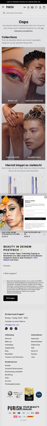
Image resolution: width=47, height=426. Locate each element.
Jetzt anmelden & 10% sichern (35, 218)
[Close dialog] (45, 197)
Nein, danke (35, 221)
